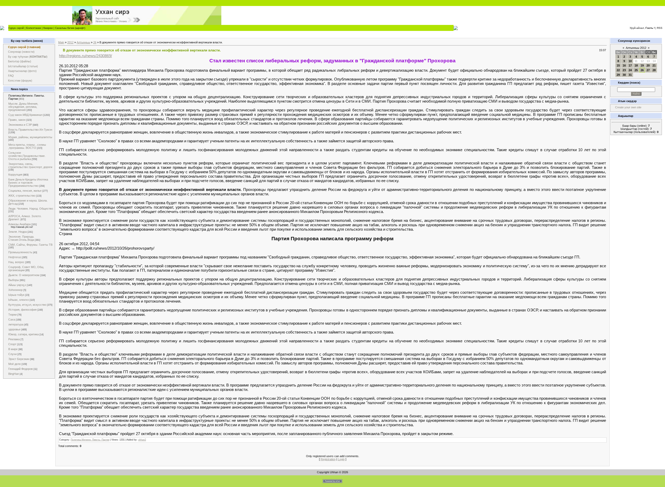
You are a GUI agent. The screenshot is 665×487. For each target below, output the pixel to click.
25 (636, 70)
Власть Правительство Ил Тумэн (30, 129)
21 (654, 65)
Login (341, 459)
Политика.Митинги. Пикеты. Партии (90, 439)
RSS (659, 27)
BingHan (13, 373)
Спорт (12, 344)
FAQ (11, 75)
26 (94, 42)
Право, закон (16, 119)
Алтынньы (83, 42)
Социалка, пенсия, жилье (25, 190)
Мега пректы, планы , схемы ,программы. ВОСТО (27, 146)
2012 (70, 42)
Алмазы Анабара (19, 224)
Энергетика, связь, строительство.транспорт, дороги (30, 165)
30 (624, 74)
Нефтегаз (14, 257)
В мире (13, 349)
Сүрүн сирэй (16, 27)
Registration (328, 459)
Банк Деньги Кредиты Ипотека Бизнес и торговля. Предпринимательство (28, 182)
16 (624, 65)
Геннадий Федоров (20, 368)
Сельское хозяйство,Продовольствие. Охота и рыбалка (26, 156)
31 (630, 74)
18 (636, 65)
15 (618, 65)
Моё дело (14, 363)
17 (630, 65)
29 (618, 74)
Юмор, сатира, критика (23, 334)
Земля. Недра (17, 231)
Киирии (48, 27)
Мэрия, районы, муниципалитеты (30, 137)
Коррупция (15, 174)
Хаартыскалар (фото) (22, 70)
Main (61, 42)
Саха (11, 319)
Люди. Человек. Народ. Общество (30, 208)
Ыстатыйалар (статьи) (23, 66)
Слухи (12, 354)
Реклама (14, 339)
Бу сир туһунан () (28, 56)
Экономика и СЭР (20, 124)
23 (624, 70)
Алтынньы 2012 (636, 47)
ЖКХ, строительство (21, 195)
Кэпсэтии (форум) (20, 80)
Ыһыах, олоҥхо (18, 299)
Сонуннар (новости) (21, 51)
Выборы (13, 280)
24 (630, 70)
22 (618, 70)
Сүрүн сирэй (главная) (24, 47)
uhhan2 (142, 439)
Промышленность (20, 252)
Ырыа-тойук (16, 294)
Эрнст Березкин (18, 359)
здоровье (14, 329)
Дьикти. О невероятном (23, 275)
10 (630, 61)
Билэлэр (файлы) (19, 61)
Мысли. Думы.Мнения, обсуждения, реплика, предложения (23, 106)
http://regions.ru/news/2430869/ (85, 56)
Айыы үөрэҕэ (17, 284)
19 (642, 65)
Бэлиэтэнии (33, 27)
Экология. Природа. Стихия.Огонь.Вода (21, 238)
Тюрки (12, 314)
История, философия (22, 309)
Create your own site (628, 107)
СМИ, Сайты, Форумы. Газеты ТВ (30, 244)
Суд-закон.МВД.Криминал (25, 114)
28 (654, 70)
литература (15, 324)
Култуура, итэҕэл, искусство (27, 304)
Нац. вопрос (16, 262)
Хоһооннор (15, 289)
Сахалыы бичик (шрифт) (70, 27)
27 (648, 70)
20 (648, 65)
